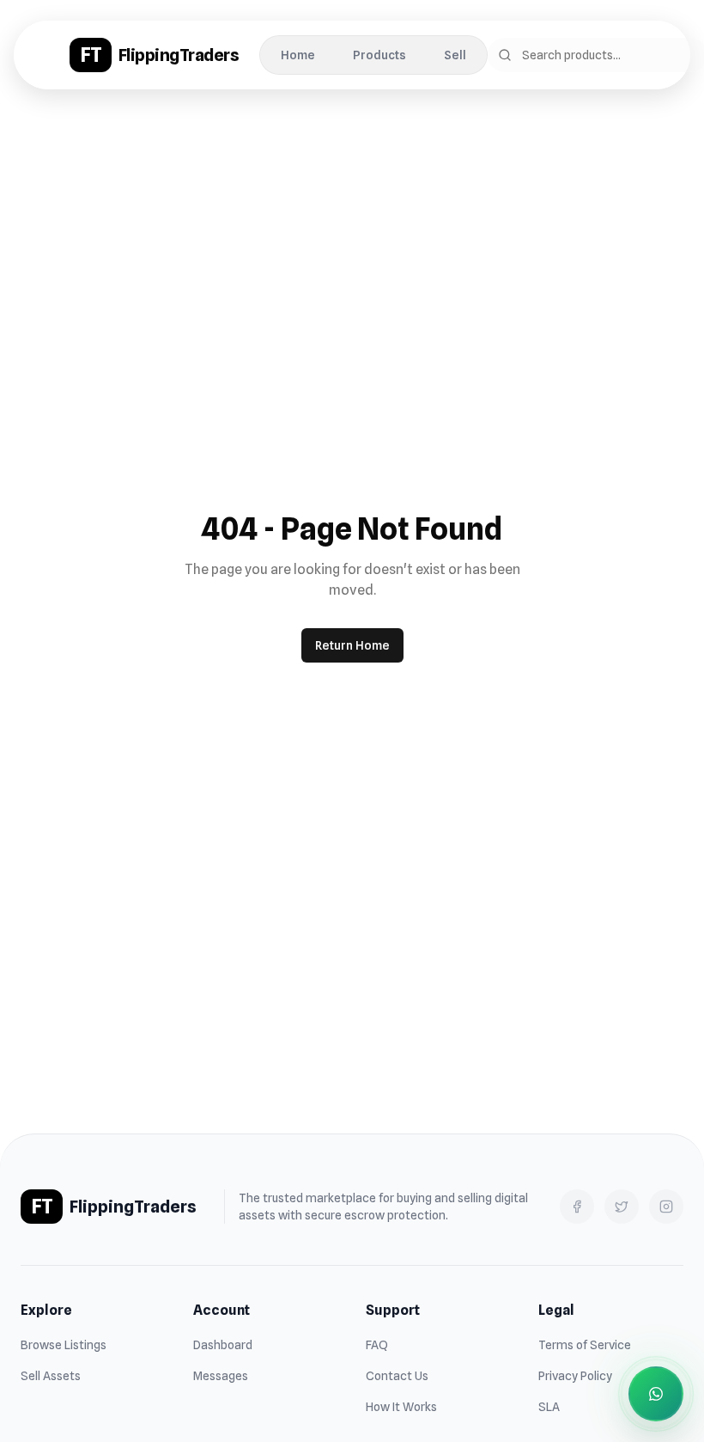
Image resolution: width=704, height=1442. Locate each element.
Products (379, 55)
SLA (549, 1407)
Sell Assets (51, 1376)
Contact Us (397, 1376)
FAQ (377, 1345)
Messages (220, 1376)
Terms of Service (584, 1345)
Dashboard (222, 1345)
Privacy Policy (575, 1376)
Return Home (352, 645)
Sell (455, 55)
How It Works (401, 1407)
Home (298, 55)
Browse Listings (63, 1345)
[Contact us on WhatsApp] (655, 1393)
